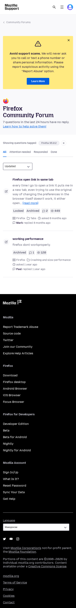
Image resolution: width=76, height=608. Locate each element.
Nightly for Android (17, 450)
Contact (9, 602)
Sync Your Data (14, 492)
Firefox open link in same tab (33, 179)
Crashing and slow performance (50, 260)
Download (10, 375)
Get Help (9, 499)
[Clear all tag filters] (63, 143)
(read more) (30, 203)
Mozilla (12, 303)
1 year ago (38, 269)
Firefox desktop (14, 382)
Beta (6, 430)
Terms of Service (15, 582)
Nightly (8, 443)
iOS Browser (12, 395)
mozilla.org (11, 576)
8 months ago (42, 222)
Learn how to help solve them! (24, 126)
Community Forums (18, 22)
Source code (12, 333)
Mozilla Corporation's (26, 548)
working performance (28, 239)
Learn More (38, 81)
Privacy (8, 589)
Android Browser (15, 388)
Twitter (8, 340)
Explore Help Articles (18, 353)
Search (54, 7)
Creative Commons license (47, 566)
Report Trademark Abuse (20, 327)
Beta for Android (15, 437)
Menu (62, 7)
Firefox (20, 218)
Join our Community (17, 346)
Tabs (33, 218)
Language (9, 520)
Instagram (17, 538)
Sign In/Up (10, 472)
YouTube (11, 538)
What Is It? (11, 479)
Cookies (9, 596)
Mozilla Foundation (22, 551)
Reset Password (14, 485)
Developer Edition (16, 424)
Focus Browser (13, 402)
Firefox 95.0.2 (49, 143)
